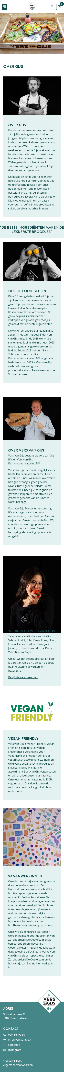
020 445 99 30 (16, 1034)
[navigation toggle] (4, 7)
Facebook (14, 1045)
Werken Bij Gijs (12, 1060)
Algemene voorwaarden (18, 1065)
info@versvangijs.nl (20, 1039)
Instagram (14, 1050)
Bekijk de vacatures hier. (23, 677)
